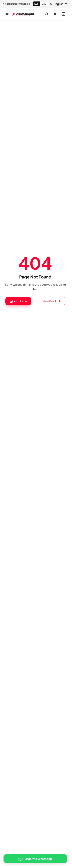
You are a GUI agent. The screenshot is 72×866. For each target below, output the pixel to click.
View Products (52, 301)
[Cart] (63, 14)
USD (44, 3)
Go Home (20, 301)
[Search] (46, 14)
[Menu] (7, 14)
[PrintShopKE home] (24, 14)
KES (36, 3)
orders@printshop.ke (18, 3)
